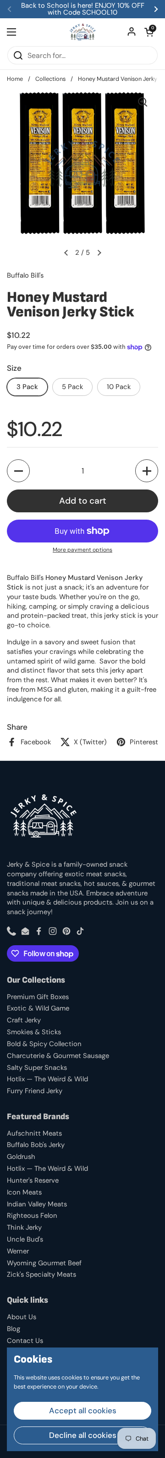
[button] (149, 32)
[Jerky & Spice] (82, 32)
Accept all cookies (82, 1410)
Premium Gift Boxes (38, 996)
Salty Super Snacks (37, 1067)
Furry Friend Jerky (34, 1090)
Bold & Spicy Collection (44, 1043)
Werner (18, 1251)
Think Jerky (24, 1227)
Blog (13, 1328)
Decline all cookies (82, 1435)
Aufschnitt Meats (34, 1133)
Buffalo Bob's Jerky (36, 1144)
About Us (21, 1316)
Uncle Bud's (25, 1239)
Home (15, 79)
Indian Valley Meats (37, 1204)
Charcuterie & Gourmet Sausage (58, 1055)
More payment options (82, 549)
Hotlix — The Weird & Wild (47, 1079)
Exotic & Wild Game (38, 1008)
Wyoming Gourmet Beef (44, 1263)
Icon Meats (24, 1192)
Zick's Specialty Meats (41, 1274)
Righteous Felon (32, 1215)
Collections (50, 79)
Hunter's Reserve (33, 1180)
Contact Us (25, 1340)
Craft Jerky (24, 1020)
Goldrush (21, 1156)
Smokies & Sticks (34, 1032)
